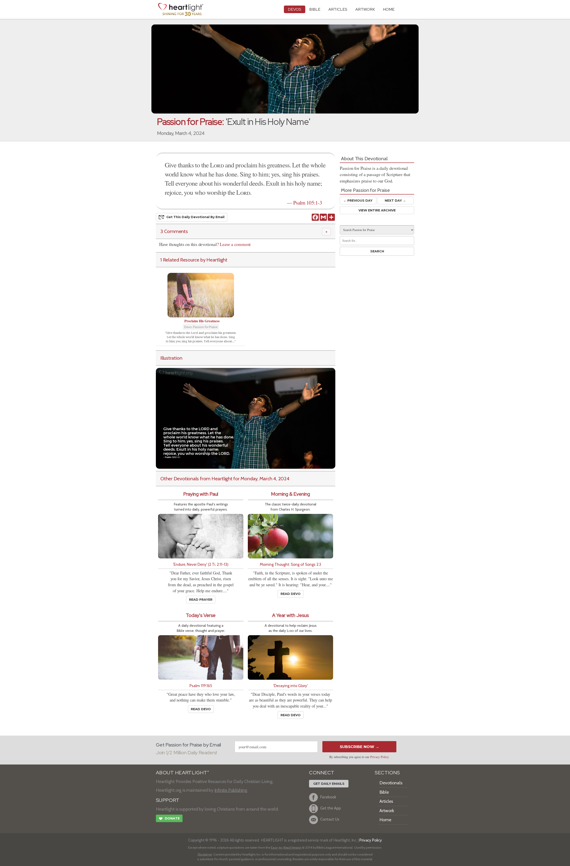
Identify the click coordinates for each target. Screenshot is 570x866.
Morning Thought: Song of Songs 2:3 (290, 564)
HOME (389, 9)
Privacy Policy (379, 757)
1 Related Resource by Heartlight (193, 260)
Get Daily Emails (328, 784)
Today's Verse (201, 615)
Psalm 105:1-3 (307, 202)
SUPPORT (167, 800)
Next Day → (395, 201)
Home (385, 819)
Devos (294, 9)
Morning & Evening (290, 494)
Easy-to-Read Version (286, 848)
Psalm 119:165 (200, 685)
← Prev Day (358, 201)
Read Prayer (200, 600)
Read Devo (291, 594)
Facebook (328, 797)
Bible (314, 9)
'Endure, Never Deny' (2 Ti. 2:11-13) (200, 564)
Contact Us (329, 819)
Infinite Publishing (230, 790)
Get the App (330, 808)
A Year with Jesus (290, 615)
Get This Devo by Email (195, 217)
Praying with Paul (200, 494)
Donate (169, 818)
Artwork (365, 9)
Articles (337, 9)
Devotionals (390, 782)
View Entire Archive (377, 210)
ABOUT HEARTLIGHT (182, 772)
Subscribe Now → (359, 746)
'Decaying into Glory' (290, 685)
